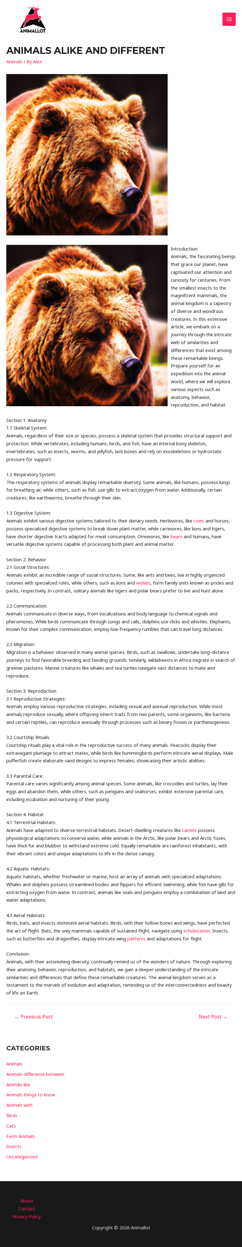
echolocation (196, 930)
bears (176, 536)
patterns (136, 938)
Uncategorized (21, 1156)
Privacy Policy (27, 1216)
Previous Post (33, 1016)
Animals (14, 61)
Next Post (213, 1016)
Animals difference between (35, 1074)
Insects (13, 1146)
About (26, 1201)
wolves (143, 583)
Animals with (19, 1105)
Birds (11, 1115)
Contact (26, 1208)
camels (189, 830)
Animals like (18, 1084)
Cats (11, 1126)
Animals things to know (30, 1094)
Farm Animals (20, 1136)
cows (198, 520)
